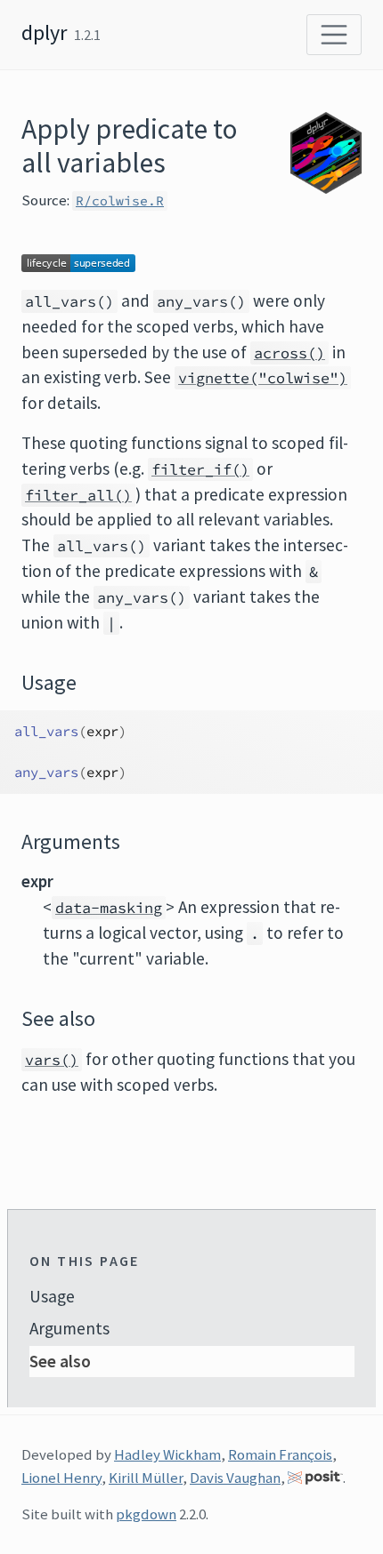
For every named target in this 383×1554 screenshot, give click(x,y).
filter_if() (200, 469)
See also (60, 1361)
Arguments (69, 1328)
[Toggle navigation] (334, 34)
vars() (51, 1059)
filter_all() (78, 495)
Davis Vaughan (235, 1477)
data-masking (108, 907)
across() (289, 353)
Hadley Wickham (167, 1454)
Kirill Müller (146, 1477)
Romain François (280, 1454)
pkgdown (146, 1514)
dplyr (44, 32)
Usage (52, 1296)
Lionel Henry (61, 1477)
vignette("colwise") (262, 378)
